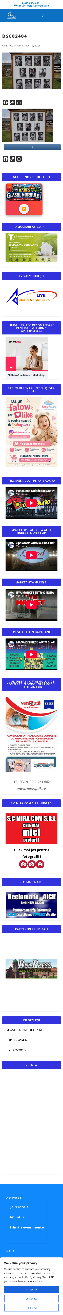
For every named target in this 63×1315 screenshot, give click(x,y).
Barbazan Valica (14, 45)
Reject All (32, 1307)
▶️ (24, 209)
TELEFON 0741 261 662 (31, 781)
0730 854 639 (31, 3)
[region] (31, 1286)
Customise (31, 1298)
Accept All (31, 1289)
